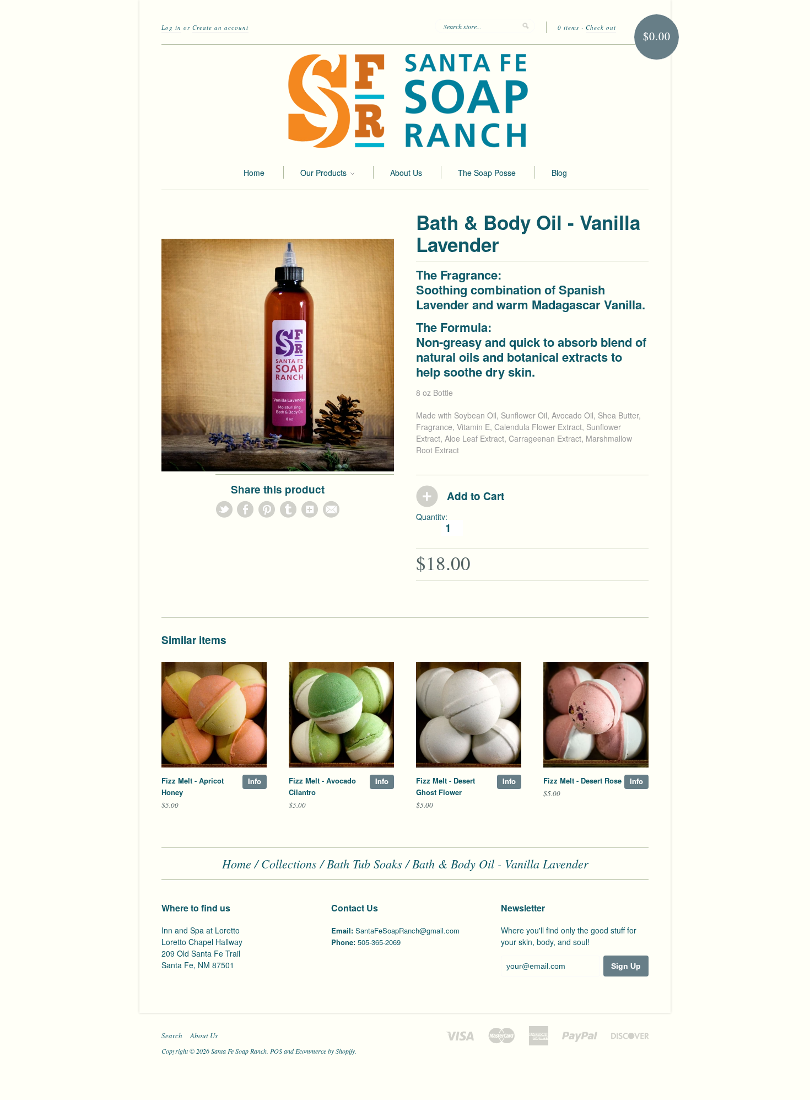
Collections (289, 863)
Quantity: (431, 516)
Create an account (220, 27)
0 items (568, 27)
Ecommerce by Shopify (325, 1051)
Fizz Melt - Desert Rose (582, 780)
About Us (406, 172)
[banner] (405, 100)
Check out (601, 27)
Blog (559, 172)
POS (276, 1051)
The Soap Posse (487, 172)
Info (254, 781)
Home (254, 172)
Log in (171, 27)
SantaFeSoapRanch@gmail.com (407, 930)
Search (171, 1035)
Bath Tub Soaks (364, 863)
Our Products (324, 172)
